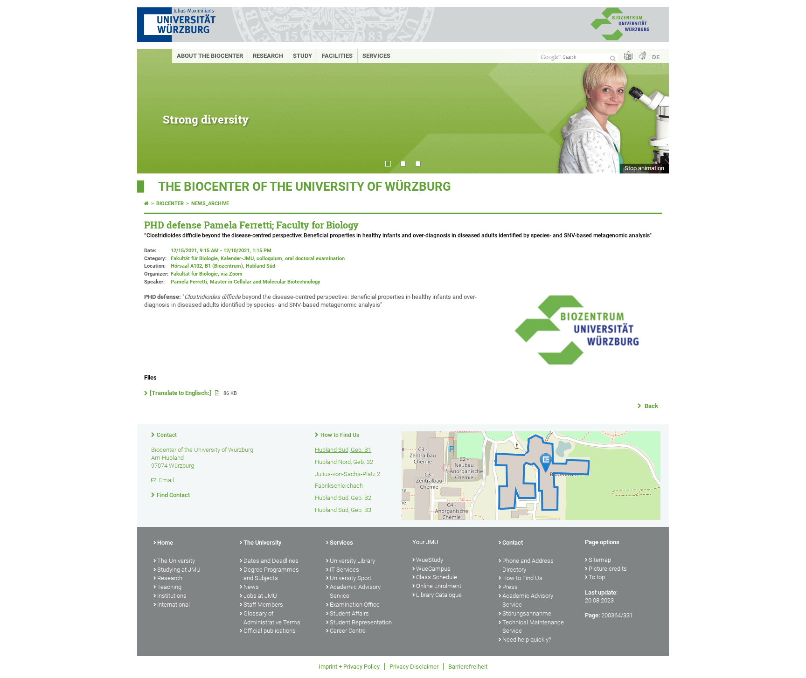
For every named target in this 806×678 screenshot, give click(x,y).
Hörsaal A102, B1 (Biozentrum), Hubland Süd (223, 266)
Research (268, 55)
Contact (167, 435)
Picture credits (608, 568)
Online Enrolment (438, 585)
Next (652, 111)
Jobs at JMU (260, 595)
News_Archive (210, 204)
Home (165, 542)
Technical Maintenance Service (533, 627)
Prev (153, 111)
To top (597, 577)
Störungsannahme (526, 613)
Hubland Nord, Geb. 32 (344, 461)
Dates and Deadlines (271, 560)
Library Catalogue (439, 594)
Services (376, 55)
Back (650, 405)
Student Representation (361, 622)
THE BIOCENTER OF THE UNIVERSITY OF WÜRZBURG (304, 187)
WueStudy (429, 559)
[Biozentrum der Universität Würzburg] (620, 39)
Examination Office (355, 604)
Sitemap (600, 559)
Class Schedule (436, 577)
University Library (352, 560)
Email (166, 480)
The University (176, 560)
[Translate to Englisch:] (181, 392)
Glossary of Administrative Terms (271, 618)
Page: (592, 615)
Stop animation (644, 168)
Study (302, 55)
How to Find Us (339, 435)
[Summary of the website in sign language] (642, 56)
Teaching (169, 586)
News (251, 586)
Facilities (337, 55)
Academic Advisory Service (355, 591)
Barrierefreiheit (467, 666)
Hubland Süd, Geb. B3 (343, 509)
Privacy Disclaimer (413, 666)
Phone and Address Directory (528, 565)
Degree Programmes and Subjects (271, 574)
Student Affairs (349, 613)
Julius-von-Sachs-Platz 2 (347, 473)
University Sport (350, 577)
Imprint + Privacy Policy (349, 666)
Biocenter (170, 204)
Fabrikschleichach (339, 485)
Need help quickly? (526, 639)
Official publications (269, 630)
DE (656, 57)
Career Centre (348, 630)
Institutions (172, 595)
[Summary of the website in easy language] (628, 56)
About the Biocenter (210, 55)
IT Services (344, 569)
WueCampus (433, 568)
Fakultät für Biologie (194, 274)
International (173, 604)
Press (510, 586)
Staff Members (263, 604)
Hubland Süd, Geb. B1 (343, 449)
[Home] (146, 204)
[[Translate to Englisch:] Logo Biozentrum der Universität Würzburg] (576, 364)
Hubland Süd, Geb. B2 (343, 497)
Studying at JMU (179, 569)
